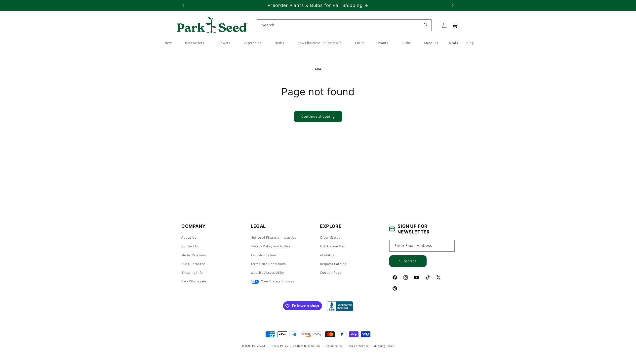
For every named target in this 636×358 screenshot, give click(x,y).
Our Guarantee (193, 264)
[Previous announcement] (183, 5)
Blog (470, 43)
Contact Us (190, 246)
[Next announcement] (452, 5)
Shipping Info (192, 272)
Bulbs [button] (406, 43)
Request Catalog (333, 264)
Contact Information (306, 346)
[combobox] (344, 25)
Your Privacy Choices (277, 281)
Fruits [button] (359, 43)
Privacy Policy (279, 346)
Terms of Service (357, 346)
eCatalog (327, 255)
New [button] (168, 43)
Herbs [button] (279, 43)
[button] (455, 25)
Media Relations (194, 255)
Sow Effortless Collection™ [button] (320, 43)
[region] (318, 5)
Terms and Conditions (268, 264)
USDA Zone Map (333, 246)
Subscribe (408, 261)
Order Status (330, 237)
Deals (453, 43)
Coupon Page (330, 272)
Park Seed (258, 346)
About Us (188, 237)
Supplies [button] (431, 43)
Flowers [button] (223, 43)
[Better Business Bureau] (340, 306)
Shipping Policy (383, 346)
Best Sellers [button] (194, 43)
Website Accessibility (267, 272)
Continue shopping (318, 116)
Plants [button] (383, 43)
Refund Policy (333, 346)
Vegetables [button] (252, 43)
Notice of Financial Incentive (273, 237)
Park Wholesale (193, 281)
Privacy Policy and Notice (271, 246)
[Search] (425, 25)
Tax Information (263, 255)
